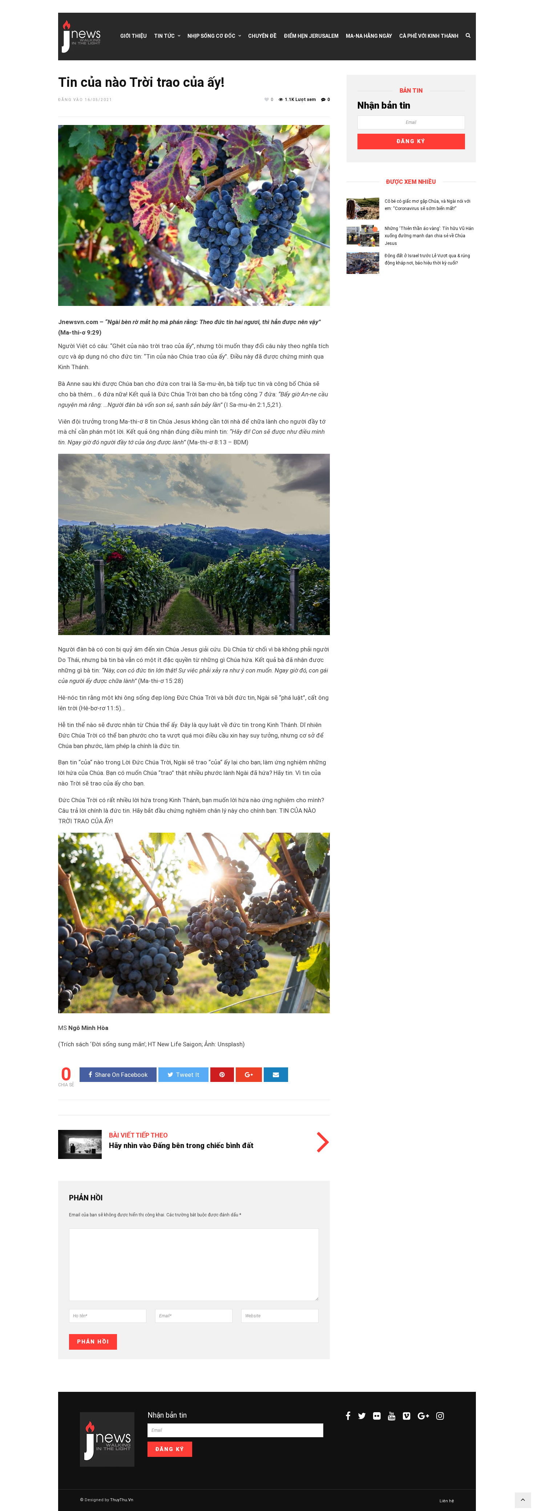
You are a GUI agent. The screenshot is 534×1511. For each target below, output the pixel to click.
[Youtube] (392, 1416)
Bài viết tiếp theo (138, 1135)
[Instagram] (440, 1416)
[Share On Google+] (249, 1074)
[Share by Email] (276, 1074)
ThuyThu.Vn (121, 1500)
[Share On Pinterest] (222, 1074)
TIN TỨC (164, 36)
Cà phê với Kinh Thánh (428, 36)
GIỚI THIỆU (133, 36)
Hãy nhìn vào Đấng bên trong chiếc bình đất (181, 1145)
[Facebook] (348, 1416)
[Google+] (423, 1416)
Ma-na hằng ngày (369, 36)
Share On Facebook (121, 1074)
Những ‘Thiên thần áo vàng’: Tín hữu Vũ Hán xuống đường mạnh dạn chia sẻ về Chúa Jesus (429, 236)
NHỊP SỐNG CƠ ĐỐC (211, 36)
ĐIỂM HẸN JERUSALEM (311, 36)
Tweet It (187, 1074)
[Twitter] (362, 1416)
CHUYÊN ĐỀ (262, 36)
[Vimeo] (406, 1416)
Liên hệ (447, 1501)
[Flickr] (377, 1416)
